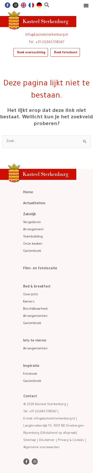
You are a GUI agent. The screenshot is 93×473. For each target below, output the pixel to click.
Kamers (29, 302)
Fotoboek (30, 374)
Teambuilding (33, 237)
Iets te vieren (34, 341)
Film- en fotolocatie (40, 269)
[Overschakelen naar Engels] (23, 5)
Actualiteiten (34, 204)
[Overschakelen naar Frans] (31, 5)
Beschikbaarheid (35, 309)
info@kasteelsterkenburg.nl (46, 35)
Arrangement (33, 229)
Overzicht (30, 295)
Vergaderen (32, 222)
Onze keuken (32, 244)
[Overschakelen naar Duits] (39, 5)
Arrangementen (35, 316)
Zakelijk (29, 215)
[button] (86, 5)
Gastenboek (32, 251)
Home (28, 193)
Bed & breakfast (37, 287)
